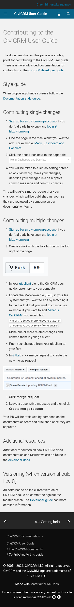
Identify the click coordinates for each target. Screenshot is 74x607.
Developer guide (41, 500)
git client (25, 283)
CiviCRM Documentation (23, 536)
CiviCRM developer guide (46, 70)
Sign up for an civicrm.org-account (32, 121)
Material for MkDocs (44, 584)
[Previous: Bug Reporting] (5, 522)
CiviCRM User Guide (21, 543)
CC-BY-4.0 (44, 597)
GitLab (16, 355)
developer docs (19, 460)
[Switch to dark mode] (59, 14)
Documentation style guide (21, 98)
